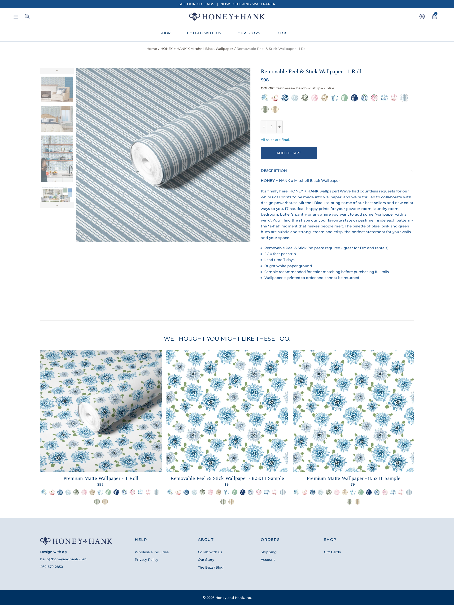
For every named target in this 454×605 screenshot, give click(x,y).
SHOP (165, 33)
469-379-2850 (51, 567)
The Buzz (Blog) (211, 567)
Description (274, 171)
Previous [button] (89, 155)
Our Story (206, 559)
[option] (163, 155)
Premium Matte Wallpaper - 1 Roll (101, 478)
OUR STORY (249, 33)
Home (152, 49)
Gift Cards (332, 552)
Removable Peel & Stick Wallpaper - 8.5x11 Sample (227, 478)
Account (268, 559)
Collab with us (210, 552)
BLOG (282, 33)
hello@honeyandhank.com (63, 559)
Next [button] (238, 155)
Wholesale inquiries (152, 552)
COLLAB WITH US (204, 33)
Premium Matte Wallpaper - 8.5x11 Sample (354, 478)
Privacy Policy (146, 559)
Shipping (269, 552)
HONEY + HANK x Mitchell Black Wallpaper (197, 49)
